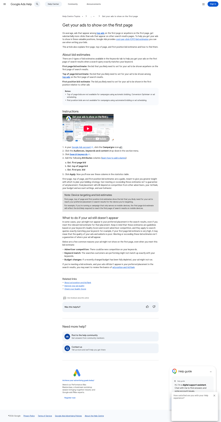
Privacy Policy (29, 416)
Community (73, 4)
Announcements (94, 4)
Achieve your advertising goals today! (78, 380)
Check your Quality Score (75, 289)
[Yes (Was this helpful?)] (147, 307)
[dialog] (192, 388)
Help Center (53, 4)
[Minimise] (211, 371)
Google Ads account (81, 147)
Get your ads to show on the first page (120, 16)
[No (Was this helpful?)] (154, 307)
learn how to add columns (114, 158)
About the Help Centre (94, 416)
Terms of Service (45, 416)
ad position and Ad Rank (123, 267)
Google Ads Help (21, 4)
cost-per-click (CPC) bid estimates (132, 39)
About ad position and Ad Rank (77, 282)
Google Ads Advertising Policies (68, 416)
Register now (69, 398)
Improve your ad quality (74, 286)
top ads (100, 33)
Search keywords (78, 154)
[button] (5, 4)
